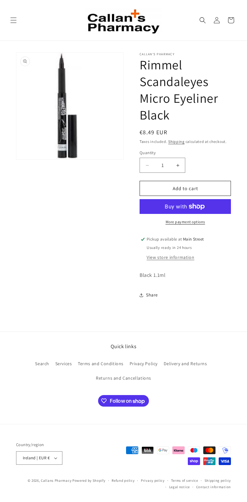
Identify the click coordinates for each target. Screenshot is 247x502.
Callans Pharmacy (56, 480)
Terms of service (184, 480)
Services (63, 363)
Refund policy (123, 480)
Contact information (213, 487)
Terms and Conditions (101, 363)
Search (42, 363)
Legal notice (179, 487)
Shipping (176, 141)
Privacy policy (153, 480)
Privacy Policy (144, 363)
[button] (13, 20)
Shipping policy (218, 480)
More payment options (185, 221)
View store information (170, 257)
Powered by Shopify (88, 480)
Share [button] (152, 295)
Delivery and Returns (185, 363)
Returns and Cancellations (123, 378)
